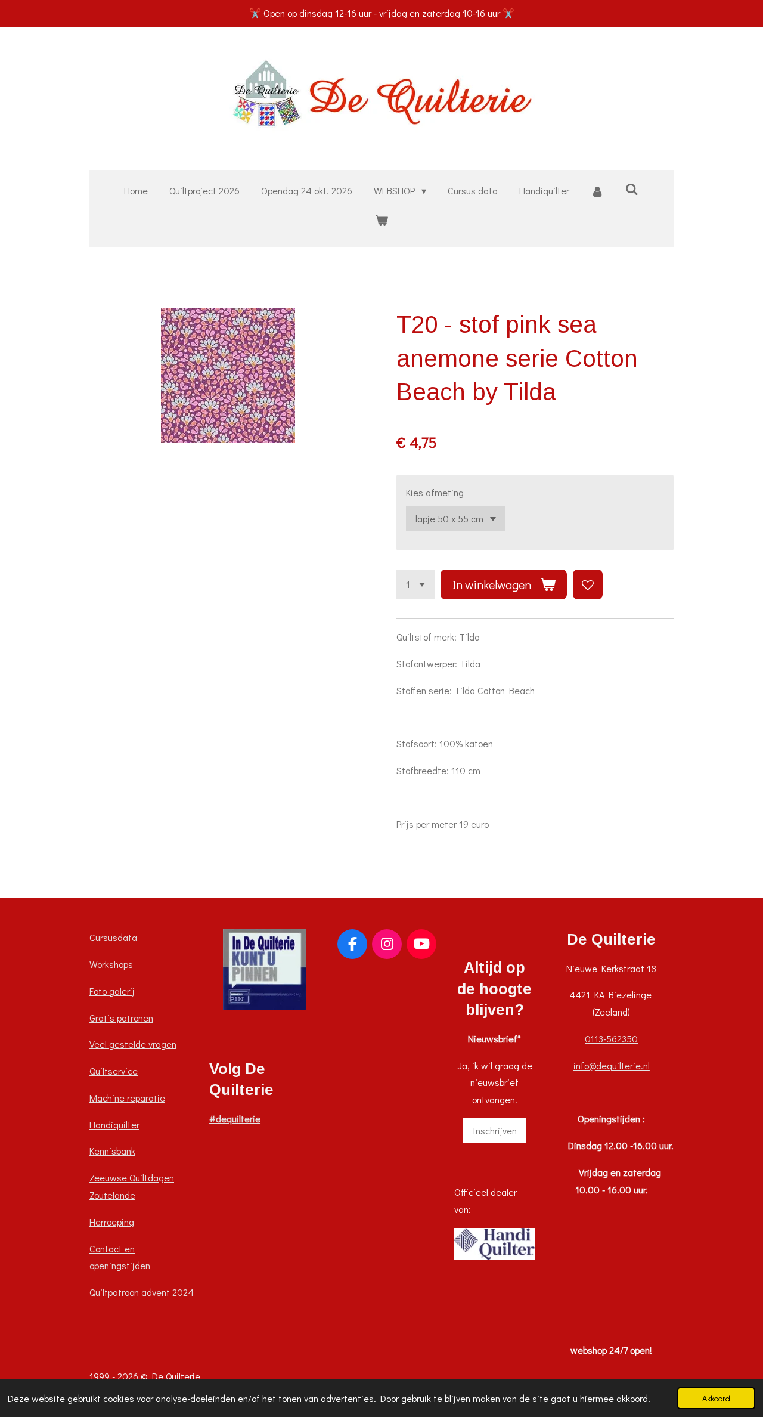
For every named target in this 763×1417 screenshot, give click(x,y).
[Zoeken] (632, 189)
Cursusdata (113, 937)
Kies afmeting (435, 492)
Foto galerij (112, 991)
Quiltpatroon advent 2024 (141, 1292)
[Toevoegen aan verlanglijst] (588, 584)
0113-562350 (611, 1038)
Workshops (111, 964)
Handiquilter (114, 1124)
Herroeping (111, 1221)
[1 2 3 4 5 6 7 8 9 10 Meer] (415, 584)
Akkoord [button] (716, 1398)
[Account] (597, 191)
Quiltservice (113, 1071)
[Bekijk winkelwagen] (381, 220)
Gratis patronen (121, 1017)
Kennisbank (112, 1150)
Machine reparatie (127, 1097)
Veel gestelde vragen (132, 1044)
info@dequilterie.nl (611, 1065)
